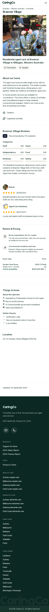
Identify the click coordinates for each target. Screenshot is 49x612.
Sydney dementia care (12, 499)
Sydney (6, 524)
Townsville (7, 571)
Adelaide (6, 539)
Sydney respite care (11, 477)
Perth (5, 543)
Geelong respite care (11, 485)
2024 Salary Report (11, 450)
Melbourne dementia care (13, 503)
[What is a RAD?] (45, 269)
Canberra (6, 556)
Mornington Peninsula (12, 590)
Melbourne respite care (12, 481)
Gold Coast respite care (12, 489)
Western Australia (17, 9)
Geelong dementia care (12, 507)
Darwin (6, 575)
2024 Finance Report (11, 454)
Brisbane (6, 531)
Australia (6, 9)
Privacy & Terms (9, 465)
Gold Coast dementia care (13, 511)
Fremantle (30, 9)
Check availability (10, 269)
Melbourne (7, 527)
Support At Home (10, 446)
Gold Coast (7, 535)
